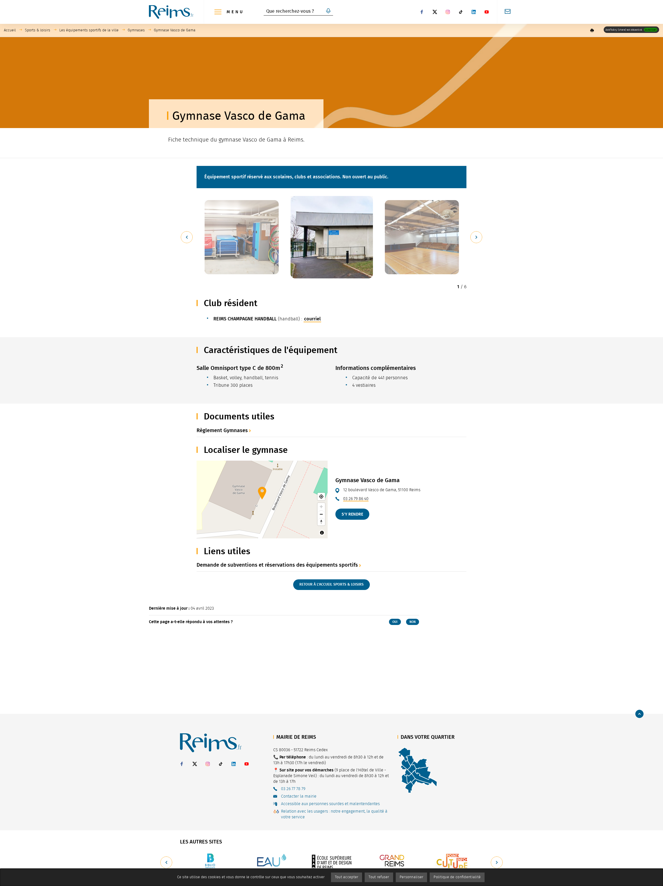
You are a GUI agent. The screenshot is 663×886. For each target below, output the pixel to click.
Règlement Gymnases (222, 430)
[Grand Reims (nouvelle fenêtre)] (392, 862)
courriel (312, 319)
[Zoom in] (321, 506)
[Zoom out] (321, 514)
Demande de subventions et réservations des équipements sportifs (277, 565)
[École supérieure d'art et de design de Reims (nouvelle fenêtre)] (331, 862)
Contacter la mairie (298, 796)
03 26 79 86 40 (356, 499)
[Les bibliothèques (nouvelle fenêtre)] (210, 862)
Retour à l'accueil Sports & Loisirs (331, 584)
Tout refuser (379, 877)
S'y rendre (352, 514)
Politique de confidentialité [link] (457, 877)
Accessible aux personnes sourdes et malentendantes (330, 804)
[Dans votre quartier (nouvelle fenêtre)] (417, 770)
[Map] (262, 499)
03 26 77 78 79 (293, 789)
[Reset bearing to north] (321, 521)
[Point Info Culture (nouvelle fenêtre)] (452, 862)
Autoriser (650, 30)
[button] (592, 30)
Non (412, 622)
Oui (395, 622)
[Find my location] (321, 496)
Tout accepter (346, 877)
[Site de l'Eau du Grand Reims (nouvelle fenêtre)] (271, 862)
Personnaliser (411, 877)
